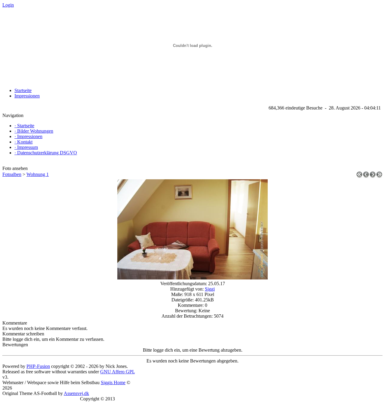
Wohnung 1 (37, 174)
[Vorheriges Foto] (366, 176)
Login (8, 5)
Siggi (210, 288)
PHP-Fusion (38, 366)
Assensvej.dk (76, 393)
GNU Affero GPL (117, 371)
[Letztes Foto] (379, 176)
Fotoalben (11, 174)
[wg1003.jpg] (192, 277)
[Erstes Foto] (359, 176)
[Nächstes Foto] (372, 176)
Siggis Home (113, 382)
